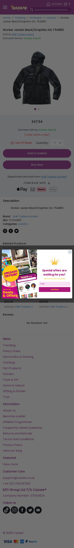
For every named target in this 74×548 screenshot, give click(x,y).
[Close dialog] (69, 251)
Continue (55, 289)
